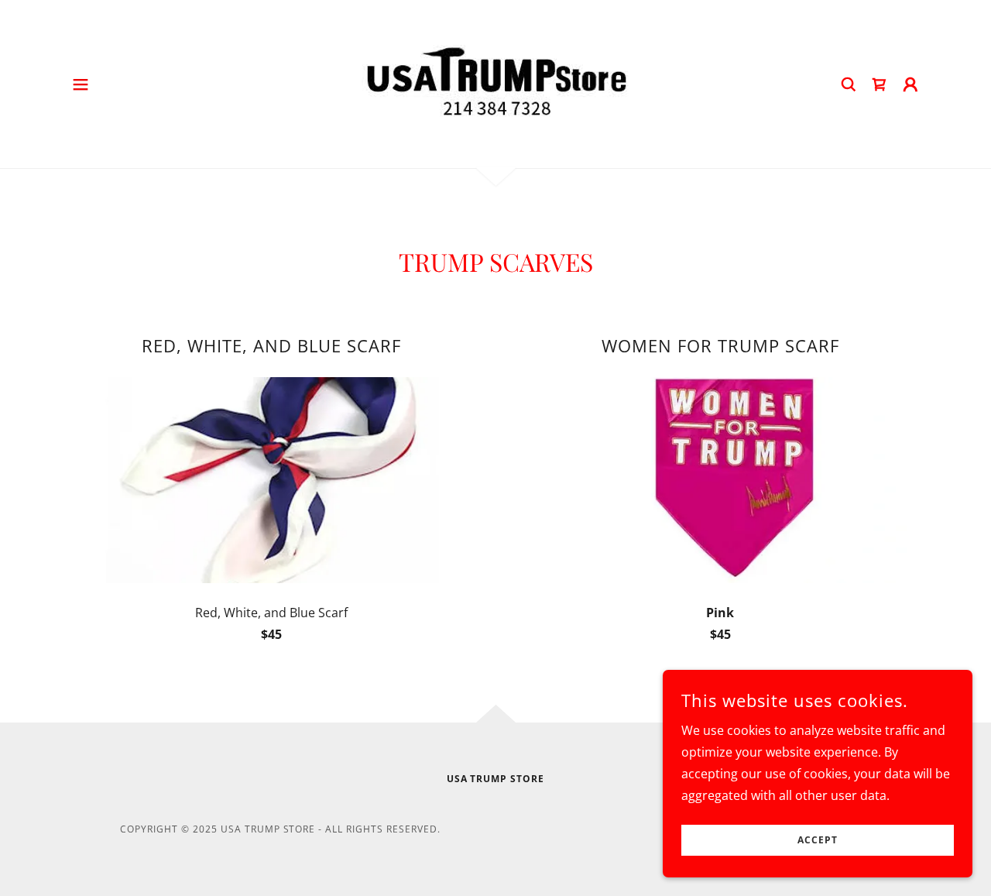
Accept (817, 840)
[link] (495, 82)
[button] (80, 84)
